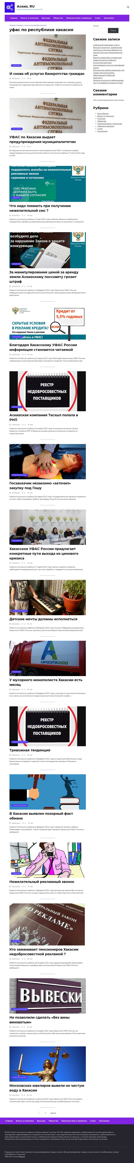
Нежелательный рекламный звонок (41, 882)
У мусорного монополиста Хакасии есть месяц (45, 682)
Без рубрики (103, 114)
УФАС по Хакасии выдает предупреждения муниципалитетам (42, 139)
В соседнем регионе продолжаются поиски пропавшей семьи (108, 65)
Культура (46, 18)
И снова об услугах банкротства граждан (46, 74)
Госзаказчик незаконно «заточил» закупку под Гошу (40, 485)
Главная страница (16, 25)
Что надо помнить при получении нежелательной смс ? (40, 208)
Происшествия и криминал (79, 18)
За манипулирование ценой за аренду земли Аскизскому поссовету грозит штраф (44, 277)
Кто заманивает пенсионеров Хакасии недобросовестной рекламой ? (43, 951)
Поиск (96, 26)
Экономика (109, 18)
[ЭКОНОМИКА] (47, 132)
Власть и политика (30, 18)
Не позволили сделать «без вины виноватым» (39, 1019)
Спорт (98, 18)
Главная (13, 18)
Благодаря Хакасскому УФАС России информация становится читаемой (43, 347)
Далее (53, 1113)
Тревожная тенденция (29, 750)
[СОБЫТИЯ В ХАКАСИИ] (47, 478)
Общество (58, 18)
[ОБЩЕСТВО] (47, 68)
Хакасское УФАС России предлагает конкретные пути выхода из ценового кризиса (43, 553)
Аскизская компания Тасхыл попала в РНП (43, 417)
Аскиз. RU (26, 6)
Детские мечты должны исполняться (43, 619)
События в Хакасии (105, 126)
